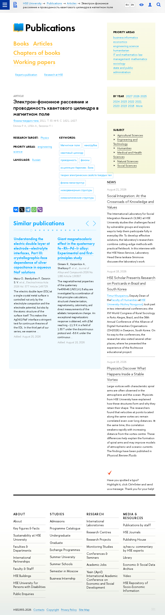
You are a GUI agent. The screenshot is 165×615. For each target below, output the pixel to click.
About (19, 514)
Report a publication (26, 75)
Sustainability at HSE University (27, 537)
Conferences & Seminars (97, 556)
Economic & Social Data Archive (139, 567)
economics (120, 42)
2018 (131, 106)
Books (21, 43)
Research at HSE (53, 75)
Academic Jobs (96, 565)
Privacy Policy (69, 610)
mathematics (139, 59)
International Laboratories (95, 523)
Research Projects (99, 539)
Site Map (84, 610)
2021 (138, 101)
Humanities (124, 148)
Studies (57, 514)
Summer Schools (61, 564)
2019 (124, 106)
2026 (136, 96)
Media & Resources (133, 516)
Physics (45, 138)
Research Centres (99, 532)
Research (95, 514)
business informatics (125, 37)
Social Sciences (127, 165)
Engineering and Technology (125, 142)
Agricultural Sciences (130, 135)
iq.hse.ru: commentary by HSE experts (138, 548)
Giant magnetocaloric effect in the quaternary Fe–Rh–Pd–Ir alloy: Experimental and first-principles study (76, 248)
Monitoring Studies (100, 546)
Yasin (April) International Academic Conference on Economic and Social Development (102, 580)
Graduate (56, 543)
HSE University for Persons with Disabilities (29, 585)
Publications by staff (137, 525)
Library (127, 557)
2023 (124, 101)
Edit (153, 608)
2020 (116, 106)
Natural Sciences (127, 161)
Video (127, 576)
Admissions (57, 521)
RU (127, 4)
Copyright (52, 610)
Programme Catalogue (65, 528)
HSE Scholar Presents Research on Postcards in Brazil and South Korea (131, 283)
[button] (31, 230)
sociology (119, 63)
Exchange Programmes (65, 550)
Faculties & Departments (22, 548)
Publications (50, 27)
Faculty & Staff (23, 569)
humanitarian (121, 50)
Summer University (62, 557)
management (121, 59)
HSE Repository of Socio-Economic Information (135, 587)
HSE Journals (131, 532)
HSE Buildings (22, 576)
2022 (131, 101)
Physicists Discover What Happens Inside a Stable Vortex (126, 374)
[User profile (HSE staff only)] (150, 5)
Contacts (38, 610)
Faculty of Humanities (124, 300)
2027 (129, 96)
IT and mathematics (125, 55)
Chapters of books (36, 53)
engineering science (126, 46)
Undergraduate (60, 535)
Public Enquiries (23, 594)
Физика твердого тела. (26, 121)
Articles (42, 43)
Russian (36, 160)
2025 (144, 96)
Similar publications (38, 223)
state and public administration (123, 70)
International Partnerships (22, 559)
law (140, 55)
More (139, 106)
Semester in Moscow (64, 571)
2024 (116, 101)
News (111, 182)
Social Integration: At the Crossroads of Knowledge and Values (130, 201)
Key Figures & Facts (26, 528)
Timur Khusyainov (117, 296)
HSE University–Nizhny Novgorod (126, 302)
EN (132, 4)
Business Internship (62, 578)
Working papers (34, 62)
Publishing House (134, 539)
